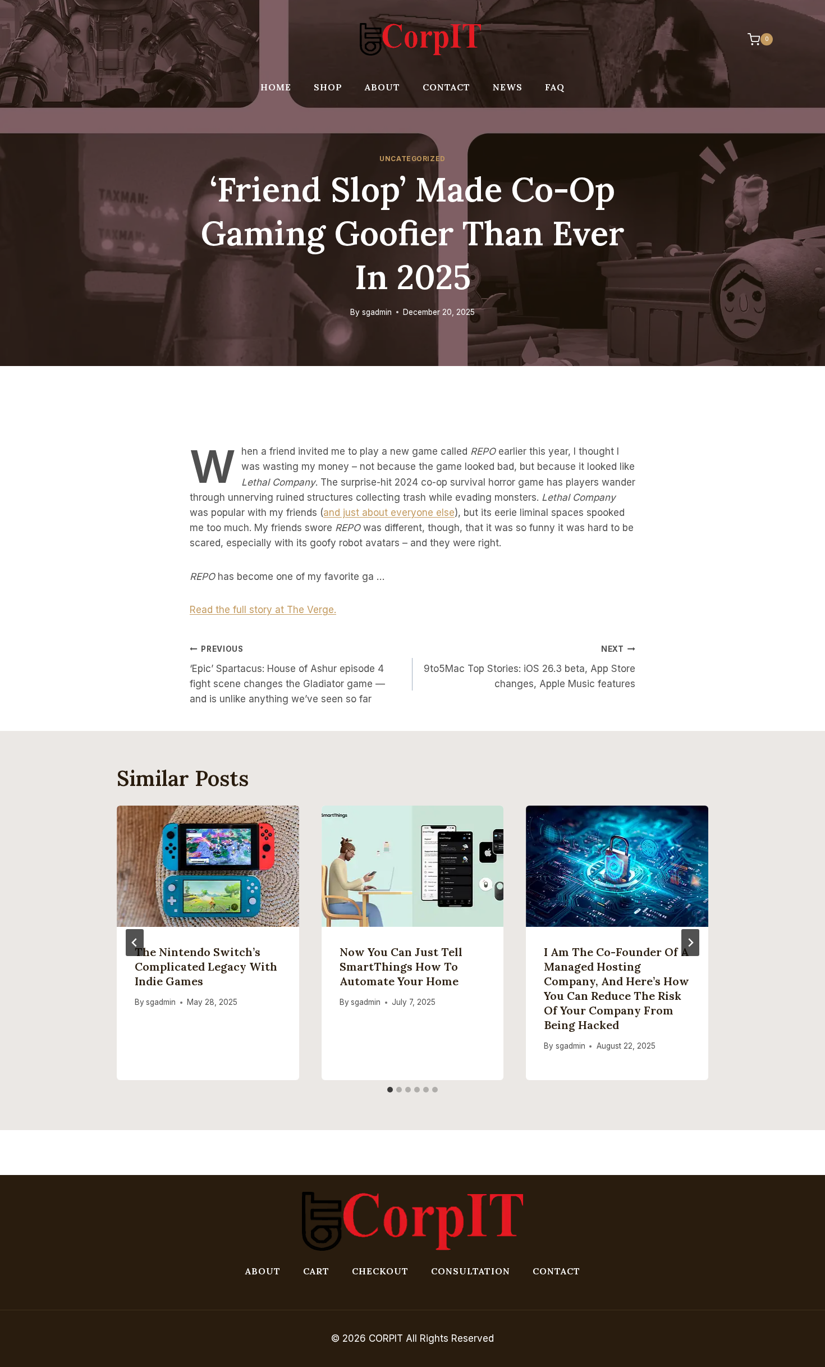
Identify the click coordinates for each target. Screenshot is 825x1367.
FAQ (555, 87)
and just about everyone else (389, 512)
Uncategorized (412, 158)
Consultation (470, 1271)
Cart (316, 1271)
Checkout (380, 1271)
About (382, 87)
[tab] (390, 1089)
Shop (328, 87)
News (507, 87)
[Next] (690, 942)
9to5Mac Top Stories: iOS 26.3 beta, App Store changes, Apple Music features (529, 666)
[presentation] (208, 866)
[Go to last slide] (135, 942)
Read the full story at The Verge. (263, 609)
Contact (446, 87)
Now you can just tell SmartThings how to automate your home (401, 966)
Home (275, 87)
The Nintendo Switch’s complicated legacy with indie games (206, 966)
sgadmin (377, 312)
